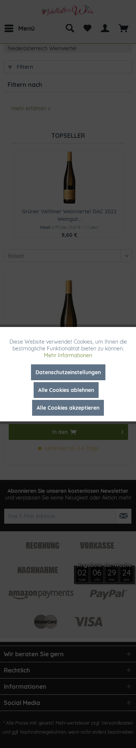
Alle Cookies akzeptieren (68, 407)
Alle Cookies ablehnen (66, 390)
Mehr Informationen (68, 355)
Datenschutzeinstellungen (68, 372)
